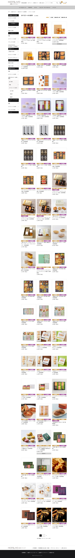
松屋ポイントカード (43, 552)
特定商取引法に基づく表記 (43, 548)
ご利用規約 (34, 548)
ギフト (35, 7)
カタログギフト (12, 60)
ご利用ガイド (35, 2)
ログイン (29, 2)
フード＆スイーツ (22, 7)
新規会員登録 (24, 2)
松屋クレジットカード (32, 552)
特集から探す (11, 30)
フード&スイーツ (12, 33)
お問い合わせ (41, 2)
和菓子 (11, 97)
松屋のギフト (11, 48)
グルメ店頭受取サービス (13, 24)
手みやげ (30, 7)
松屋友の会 (51, 552)
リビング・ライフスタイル (44, 7)
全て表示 (11, 81)
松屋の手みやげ (13, 11)
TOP (9, 11)
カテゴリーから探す (32, 11)
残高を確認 (64, 3)
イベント (54, 7)
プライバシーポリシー (55, 548)
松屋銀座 (24, 552)
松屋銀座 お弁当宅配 (13, 15)
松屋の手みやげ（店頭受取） (22, 11)
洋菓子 (11, 94)
